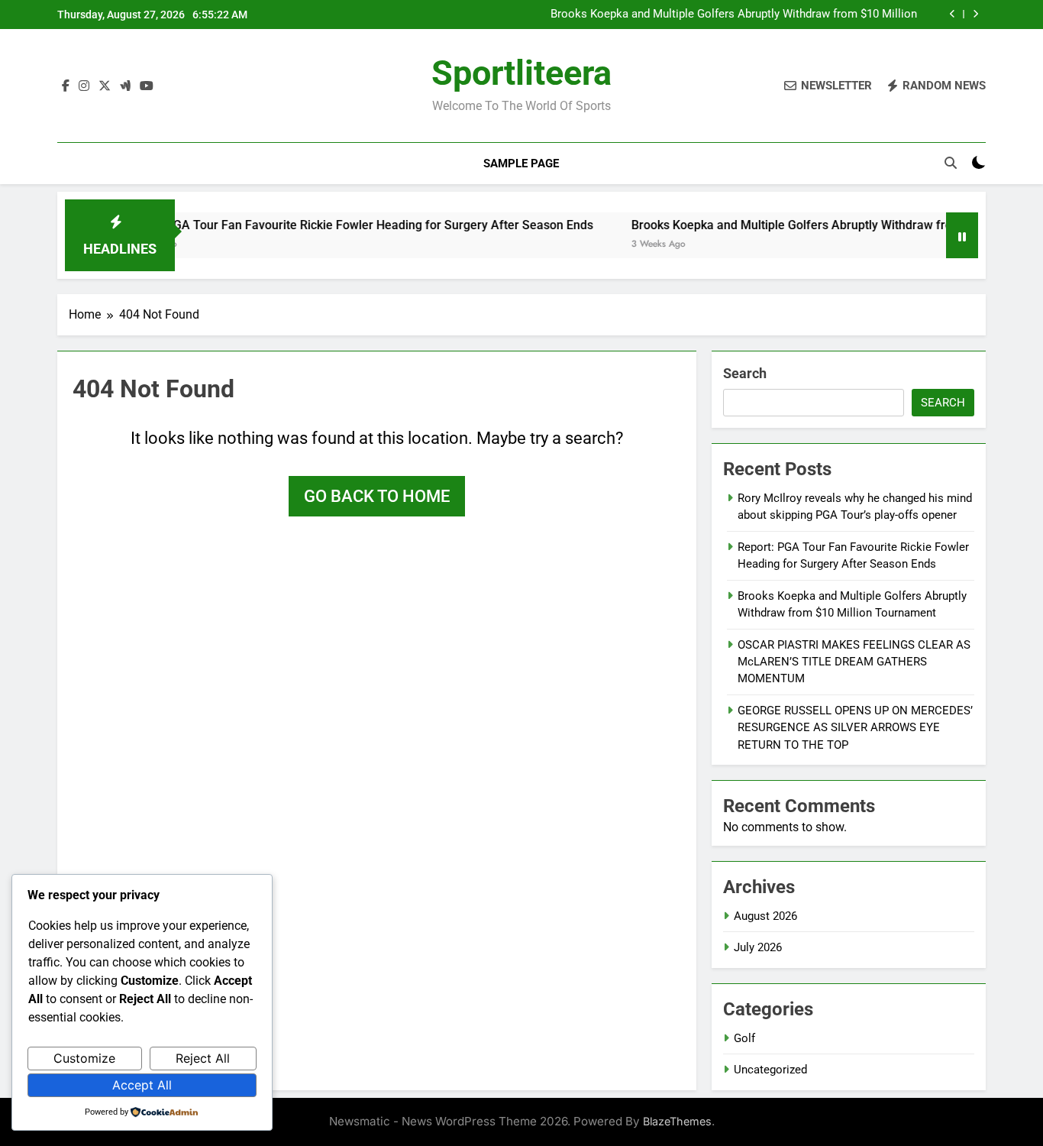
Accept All (142, 1085)
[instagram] (84, 86)
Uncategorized (770, 1069)
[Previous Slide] (952, 14)
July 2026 (758, 947)
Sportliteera (521, 73)
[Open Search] (951, 163)
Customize (84, 1058)
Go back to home (377, 496)
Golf (744, 1038)
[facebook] (65, 86)
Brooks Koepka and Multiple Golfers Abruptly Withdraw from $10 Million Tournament (734, 14)
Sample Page (521, 163)
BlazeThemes (677, 1121)
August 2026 (765, 916)
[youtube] (146, 86)
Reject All (203, 1058)
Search (745, 373)
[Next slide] (975, 14)
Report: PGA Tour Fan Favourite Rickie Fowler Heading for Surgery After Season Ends (333, 225)
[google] (125, 86)
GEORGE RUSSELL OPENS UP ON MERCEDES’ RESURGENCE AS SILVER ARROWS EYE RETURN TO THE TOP (855, 728)
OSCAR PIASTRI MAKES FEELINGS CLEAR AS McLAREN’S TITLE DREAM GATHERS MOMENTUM (854, 662)
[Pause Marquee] (962, 235)
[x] (104, 86)
